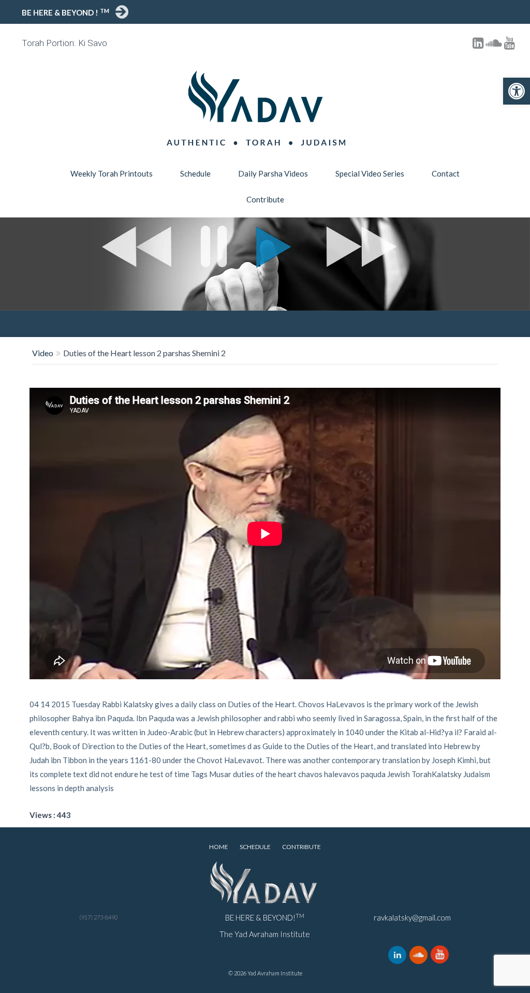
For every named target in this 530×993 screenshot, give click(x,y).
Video (42, 353)
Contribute (265, 199)
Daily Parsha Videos (273, 173)
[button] (516, 91)
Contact (446, 173)
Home (218, 847)
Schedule (195, 173)
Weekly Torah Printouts (111, 173)
